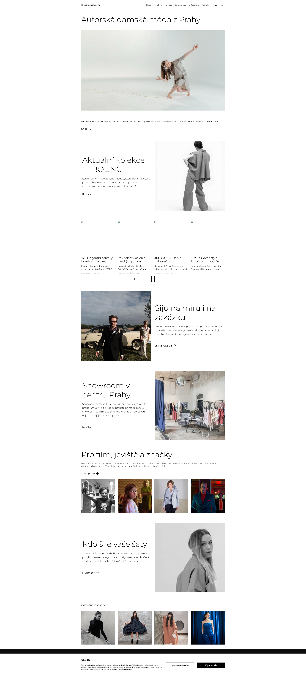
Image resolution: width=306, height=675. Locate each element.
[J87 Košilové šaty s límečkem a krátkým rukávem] (208, 279)
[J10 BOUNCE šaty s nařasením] (171, 279)
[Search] (216, 5)
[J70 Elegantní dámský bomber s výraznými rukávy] (98, 279)
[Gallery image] (98, 496)
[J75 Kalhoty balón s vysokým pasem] (135, 279)
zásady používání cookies (122, 669)
